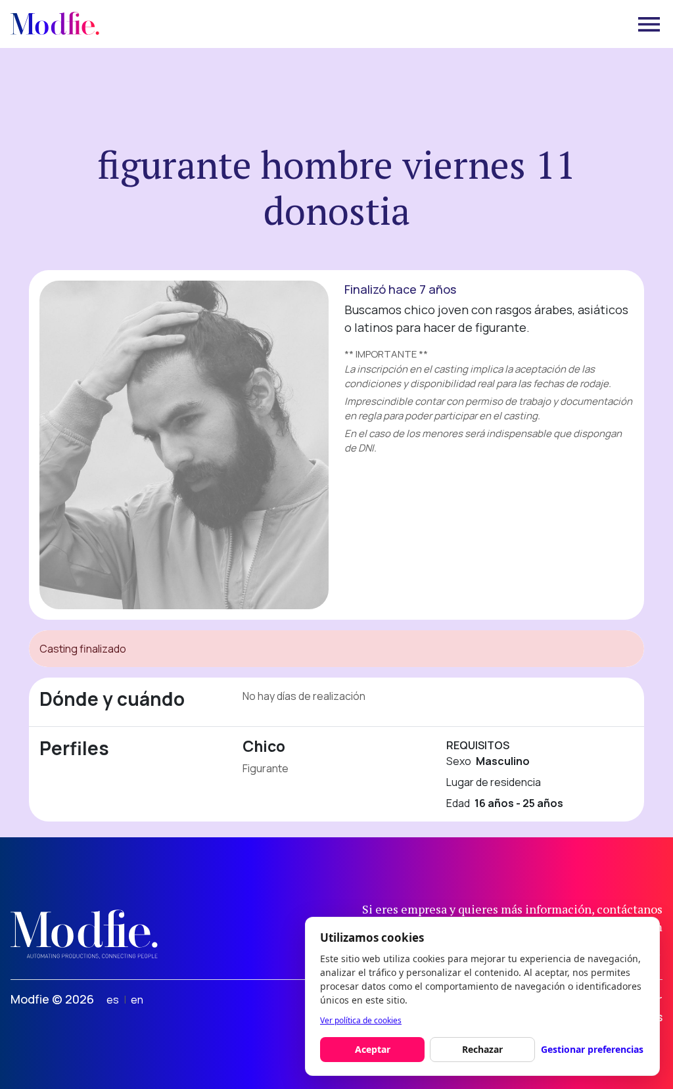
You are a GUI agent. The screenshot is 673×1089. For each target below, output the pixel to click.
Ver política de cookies (361, 1020)
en (137, 999)
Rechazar (482, 1049)
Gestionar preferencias (592, 1049)
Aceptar (372, 1049)
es (112, 999)
